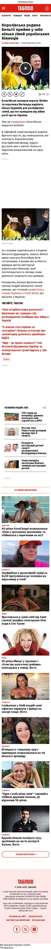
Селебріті (6, 15)
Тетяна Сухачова (10, 43)
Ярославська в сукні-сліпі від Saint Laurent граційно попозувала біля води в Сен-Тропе (24, 620)
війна (6, 359)
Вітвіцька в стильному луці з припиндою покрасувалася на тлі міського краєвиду (23, 753)
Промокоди (38, 920)
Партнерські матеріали (18, 920)
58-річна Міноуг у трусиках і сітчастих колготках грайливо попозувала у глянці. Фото (21, 664)
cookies (27, 945)
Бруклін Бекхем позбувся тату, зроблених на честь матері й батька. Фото (22, 841)
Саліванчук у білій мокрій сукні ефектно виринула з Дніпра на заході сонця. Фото (22, 709)
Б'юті (35, 15)
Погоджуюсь (6, 947)
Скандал (17, 15)
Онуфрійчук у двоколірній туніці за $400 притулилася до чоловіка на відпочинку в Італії (24, 576)
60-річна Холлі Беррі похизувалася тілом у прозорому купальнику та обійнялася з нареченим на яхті (24, 532)
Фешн (27, 15)
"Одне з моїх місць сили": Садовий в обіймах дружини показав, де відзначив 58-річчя (25, 797)
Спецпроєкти (35, 916)
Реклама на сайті (17, 916)
